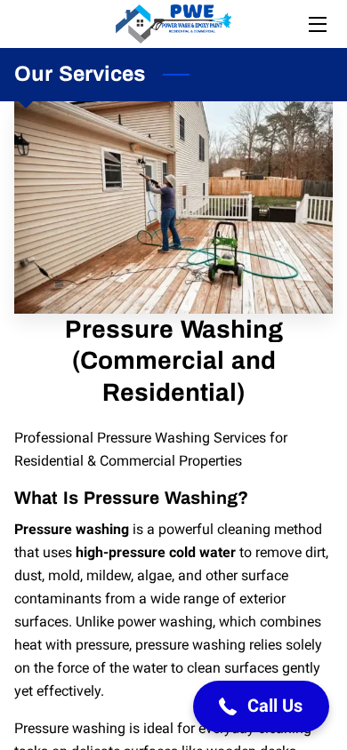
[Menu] (316, 24)
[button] (261, 706)
